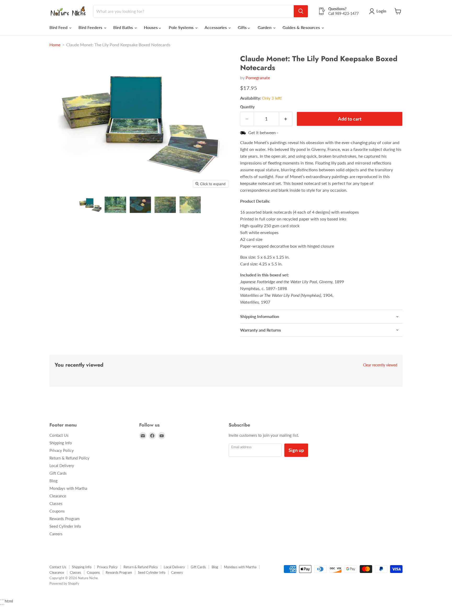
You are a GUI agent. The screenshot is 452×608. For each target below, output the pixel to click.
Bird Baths (123, 27)
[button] (90, 205)
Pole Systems (182, 27)
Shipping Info (60, 442)
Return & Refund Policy (69, 458)
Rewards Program (64, 518)
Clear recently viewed (380, 365)
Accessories (216, 27)
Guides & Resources (301, 27)
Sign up (296, 450)
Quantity (247, 107)
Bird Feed (59, 27)
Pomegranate (258, 77)
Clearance (57, 495)
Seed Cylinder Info (65, 526)
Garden (265, 27)
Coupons (57, 511)
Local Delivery (61, 465)
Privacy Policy (61, 450)
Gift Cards (58, 473)
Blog (53, 480)
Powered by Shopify (64, 583)
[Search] (301, 11)
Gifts (243, 27)
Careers (56, 533)
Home (54, 44)
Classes (56, 503)
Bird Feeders (90, 27)
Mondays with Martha (68, 488)
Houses (151, 27)
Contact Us (59, 435)
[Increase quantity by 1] (285, 119)
